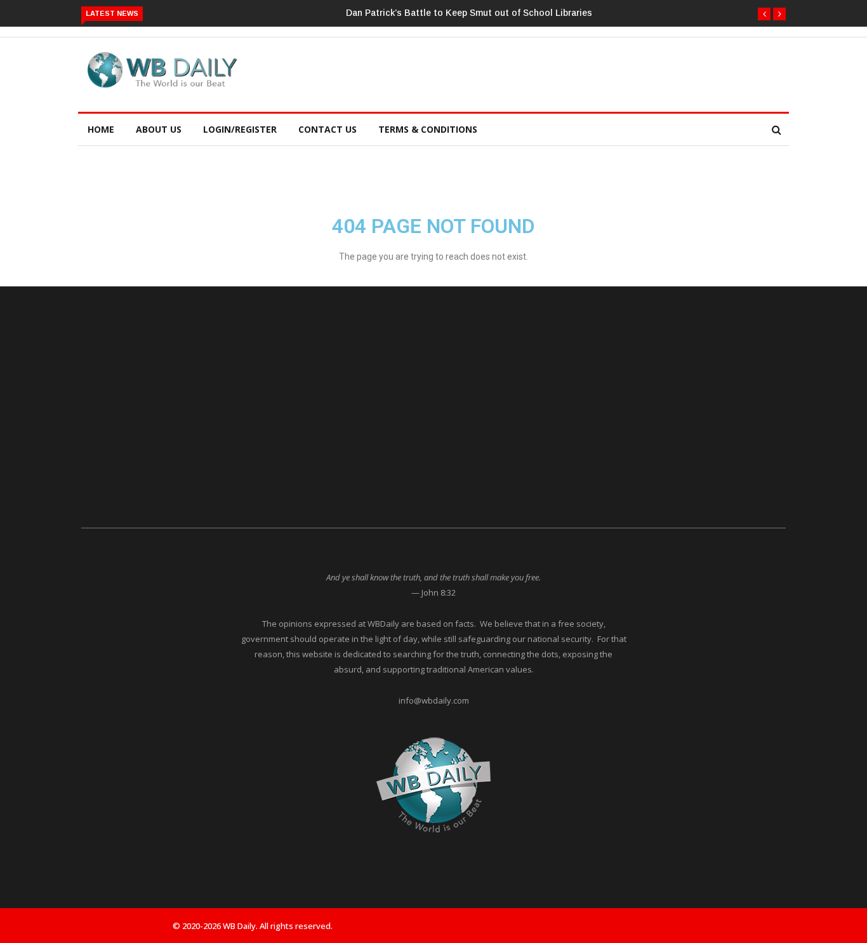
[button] (764, 14)
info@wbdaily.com (434, 700)
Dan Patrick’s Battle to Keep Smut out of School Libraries (469, 13)
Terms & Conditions (427, 129)
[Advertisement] (524, 72)
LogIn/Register (240, 129)
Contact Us (327, 129)
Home (101, 129)
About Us (159, 129)
